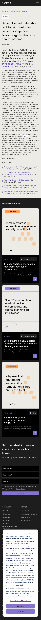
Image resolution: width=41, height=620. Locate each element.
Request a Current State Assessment (9, 527)
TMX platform (6, 511)
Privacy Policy (20, 585)
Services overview (27, 520)
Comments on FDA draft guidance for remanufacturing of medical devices (17, 173)
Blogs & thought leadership (19, 11)
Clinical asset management (29, 514)
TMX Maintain (6, 514)
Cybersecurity (25, 517)
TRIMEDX (26, 136)
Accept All (20, 606)
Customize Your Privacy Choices (20, 601)
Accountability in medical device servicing (19, 180)
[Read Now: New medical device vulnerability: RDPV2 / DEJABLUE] (35, 433)
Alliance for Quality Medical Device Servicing (17, 65)
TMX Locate (5, 523)
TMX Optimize (6, 517)
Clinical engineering (27, 511)
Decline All (20, 611)
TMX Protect (6, 520)
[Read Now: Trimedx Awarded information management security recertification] (35, 279)
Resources (5, 11)
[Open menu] (37, 2)
